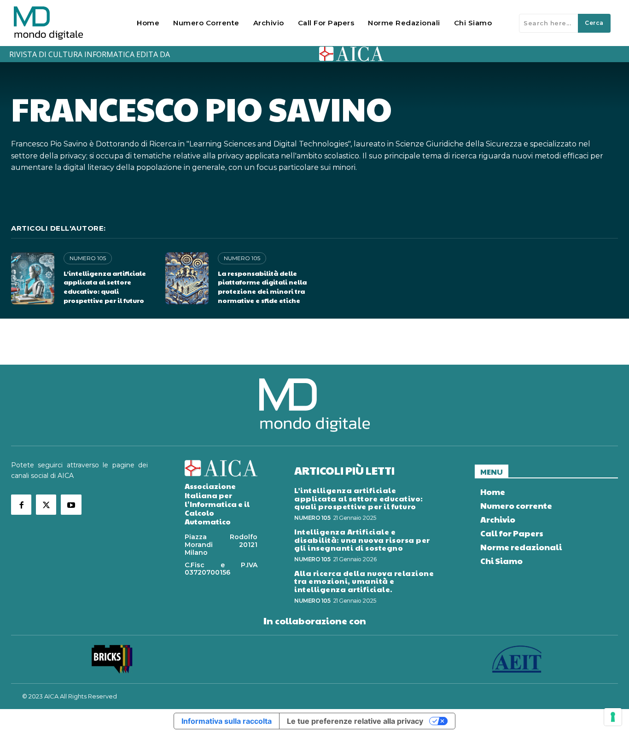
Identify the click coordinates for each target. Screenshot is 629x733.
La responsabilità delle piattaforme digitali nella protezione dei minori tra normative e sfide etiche (262, 286)
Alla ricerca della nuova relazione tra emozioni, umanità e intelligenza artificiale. (364, 581)
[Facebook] (21, 504)
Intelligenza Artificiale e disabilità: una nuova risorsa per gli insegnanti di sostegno (362, 539)
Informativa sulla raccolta (226, 721)
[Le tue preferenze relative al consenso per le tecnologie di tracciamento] (613, 717)
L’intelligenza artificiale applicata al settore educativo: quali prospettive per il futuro (105, 286)
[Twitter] (46, 504)
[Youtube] (71, 504)
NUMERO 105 (88, 258)
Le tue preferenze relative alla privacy (355, 721)
